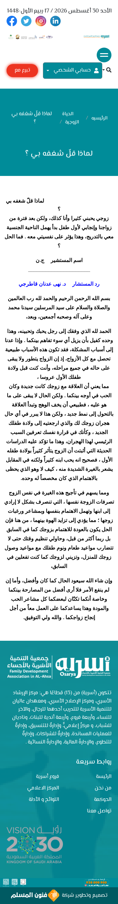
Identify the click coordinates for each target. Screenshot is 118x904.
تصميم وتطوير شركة (83, 896)
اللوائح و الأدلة (44, 800)
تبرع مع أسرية (22, 71)
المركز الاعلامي (43, 788)
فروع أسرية (47, 777)
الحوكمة (102, 800)
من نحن (103, 788)
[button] (106, 71)
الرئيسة (103, 777)
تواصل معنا (99, 811)
